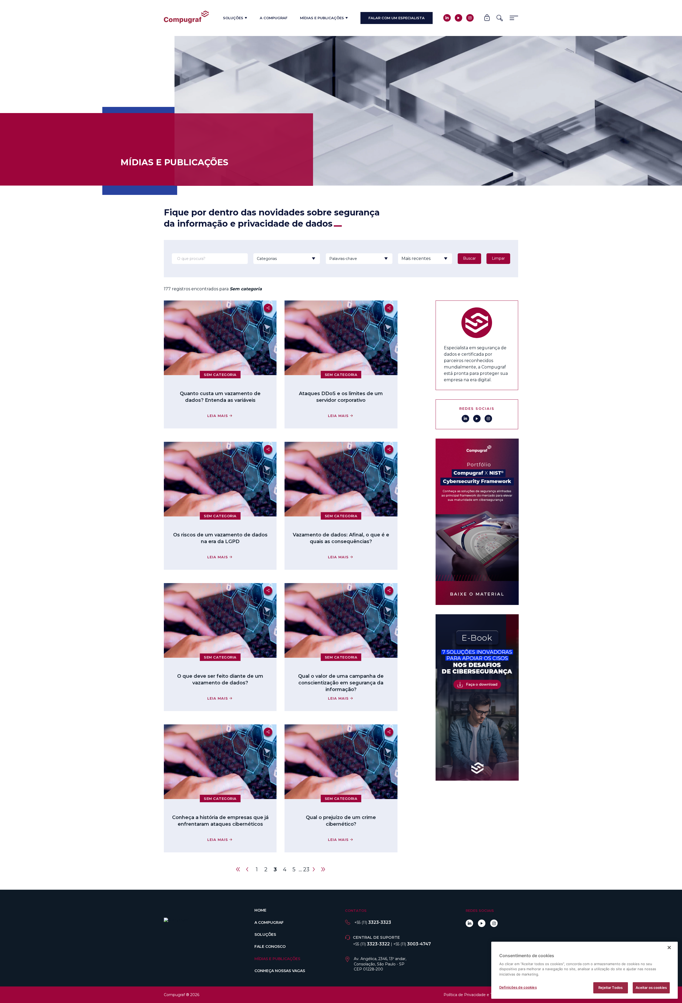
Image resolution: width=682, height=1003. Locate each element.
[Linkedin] (447, 18)
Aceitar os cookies (651, 987)
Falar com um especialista (396, 18)
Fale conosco (270, 946)
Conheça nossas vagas (279, 970)
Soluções (233, 18)
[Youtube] (458, 18)
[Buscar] (499, 18)
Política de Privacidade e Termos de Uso (481, 994)
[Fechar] (669, 947)
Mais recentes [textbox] (416, 258)
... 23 (304, 869)
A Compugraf (273, 18)
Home (260, 910)
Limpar (498, 258)
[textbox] (280, 258)
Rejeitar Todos (610, 987)
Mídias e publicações (322, 18)
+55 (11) (372, 922)
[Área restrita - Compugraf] (487, 18)
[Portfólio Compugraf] (477, 522)
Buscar (469, 258)
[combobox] (280, 258)
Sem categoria (220, 374)
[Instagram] (470, 18)
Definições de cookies (518, 987)
